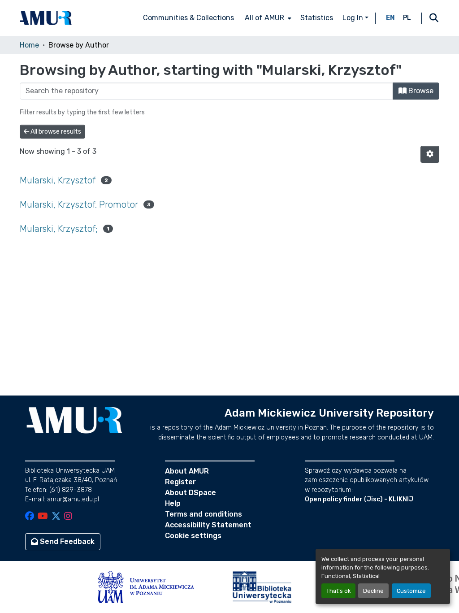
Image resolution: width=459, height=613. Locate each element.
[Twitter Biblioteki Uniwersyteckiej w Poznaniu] (56, 517)
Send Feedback (66, 541)
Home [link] (29, 45)
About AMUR (187, 471)
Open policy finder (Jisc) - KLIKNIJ (359, 499)
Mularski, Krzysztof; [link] (59, 228)
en (390, 18)
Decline (373, 590)
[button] (46, 18)
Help (173, 503)
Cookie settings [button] (193, 535)
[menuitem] (267, 18)
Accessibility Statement (208, 525)
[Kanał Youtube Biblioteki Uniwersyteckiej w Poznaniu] (43, 517)
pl (407, 18)
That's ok (338, 590)
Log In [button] (353, 17)
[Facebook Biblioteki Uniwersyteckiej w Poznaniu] (29, 517)
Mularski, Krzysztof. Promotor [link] (79, 204)
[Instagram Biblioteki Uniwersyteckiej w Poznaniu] (68, 517)
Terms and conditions (203, 514)
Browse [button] (420, 91)
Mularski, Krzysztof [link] (57, 180)
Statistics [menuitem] (316, 17)
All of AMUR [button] (264, 17)
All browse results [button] (55, 131)
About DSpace (190, 492)
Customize (411, 590)
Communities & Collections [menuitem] (188, 17)
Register (180, 482)
